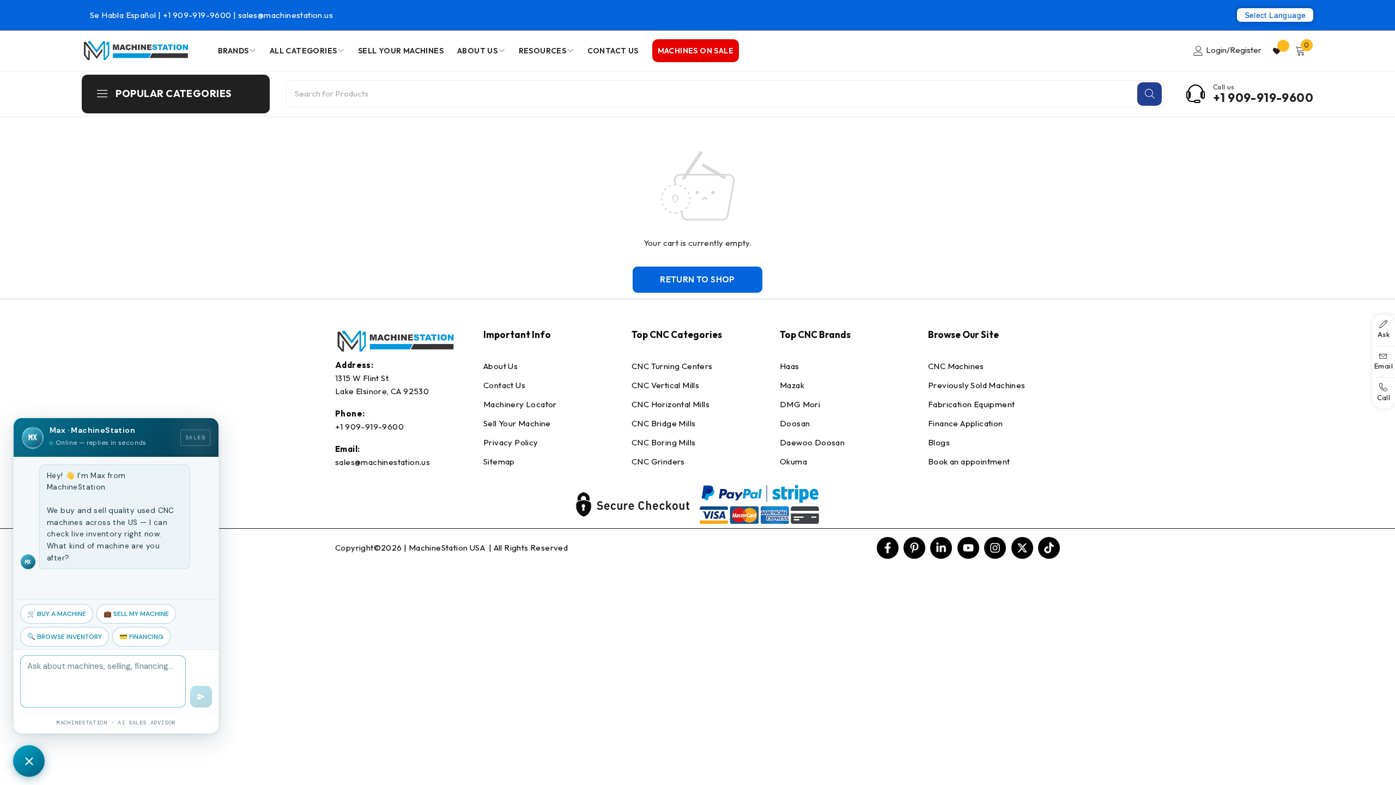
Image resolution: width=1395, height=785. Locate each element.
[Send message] (201, 697)
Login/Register (1233, 50)
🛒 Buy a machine (56, 613)
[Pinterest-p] (914, 548)
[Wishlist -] (1278, 51)
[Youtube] (968, 548)
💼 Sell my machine (136, 613)
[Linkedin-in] (941, 548)
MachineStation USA (448, 547)
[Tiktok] (1049, 548)
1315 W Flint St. (362, 378)
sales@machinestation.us (285, 15)
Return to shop (697, 279)
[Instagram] (995, 548)
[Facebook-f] (888, 548)
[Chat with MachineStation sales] (29, 761)
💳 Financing (141, 636)
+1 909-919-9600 (198, 15)
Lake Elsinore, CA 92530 (382, 391)
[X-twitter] (1022, 548)
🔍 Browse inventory (64, 636)
